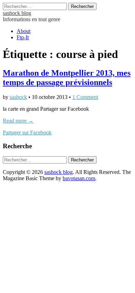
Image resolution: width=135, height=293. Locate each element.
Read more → (18, 121)
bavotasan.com (79, 178)
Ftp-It (23, 37)
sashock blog (17, 13)
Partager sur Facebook (27, 132)
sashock (18, 97)
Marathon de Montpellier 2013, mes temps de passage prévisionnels (66, 77)
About (23, 31)
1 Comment (85, 97)
